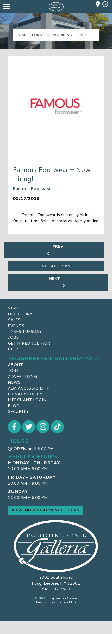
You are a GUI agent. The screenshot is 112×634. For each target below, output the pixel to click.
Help (13, 349)
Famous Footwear (32, 188)
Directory (20, 314)
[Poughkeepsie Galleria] (56, 546)
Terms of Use (67, 602)
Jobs (13, 337)
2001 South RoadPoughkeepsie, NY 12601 (56, 580)
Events (16, 325)
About (15, 365)
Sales (14, 319)
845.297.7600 (56, 589)
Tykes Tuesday (25, 331)
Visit (13, 308)
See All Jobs (56, 266)
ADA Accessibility (28, 388)
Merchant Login (27, 400)
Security (18, 411)
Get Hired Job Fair (29, 343)
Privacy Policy (25, 394)
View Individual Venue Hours (45, 510)
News (14, 382)
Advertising (22, 376)
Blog (13, 406)
